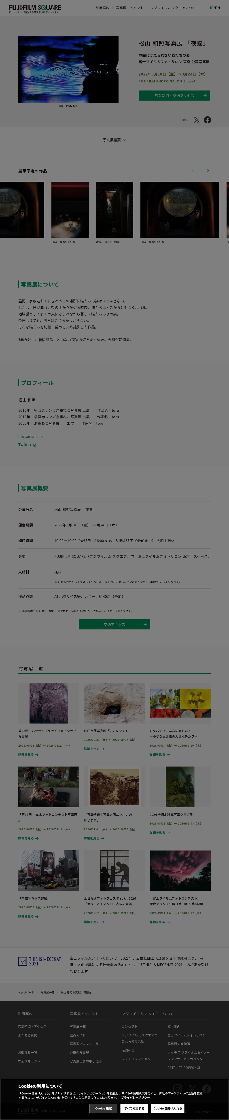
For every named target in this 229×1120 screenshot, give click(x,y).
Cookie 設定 (103, 1108)
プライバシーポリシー (135, 1097)
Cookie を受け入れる (168, 1108)
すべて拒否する (134, 1108)
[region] (114, 1099)
